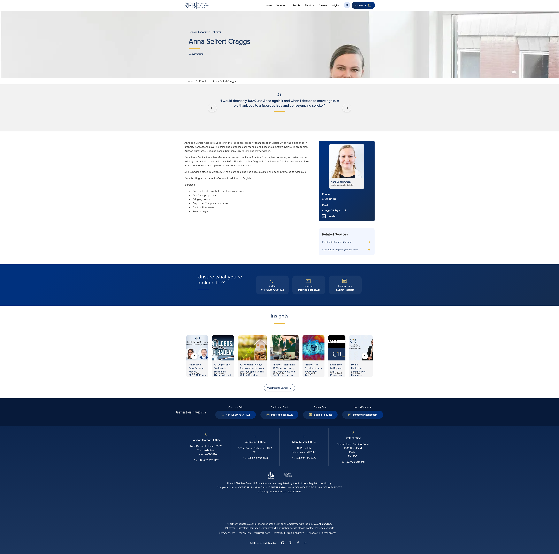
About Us (309, 5)
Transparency (262, 533)
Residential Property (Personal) (337, 242)
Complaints (244, 533)
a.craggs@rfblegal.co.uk (334, 210)
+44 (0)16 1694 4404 (306, 458)
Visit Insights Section (277, 387)
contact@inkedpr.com (365, 414)
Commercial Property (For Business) (340, 249)
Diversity (278, 533)
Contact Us (360, 5)
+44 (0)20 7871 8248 (257, 458)
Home (269, 5)
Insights (335, 5)
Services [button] (280, 5)
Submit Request (345, 290)
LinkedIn (331, 216)
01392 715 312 (329, 199)
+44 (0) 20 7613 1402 (238, 414)
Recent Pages (329, 533)
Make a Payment (295, 533)
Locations (312, 533)
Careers (323, 5)
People (296, 5)
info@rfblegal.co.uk (309, 290)
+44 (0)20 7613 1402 (272, 290)
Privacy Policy (227, 533)
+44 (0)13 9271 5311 (355, 462)
